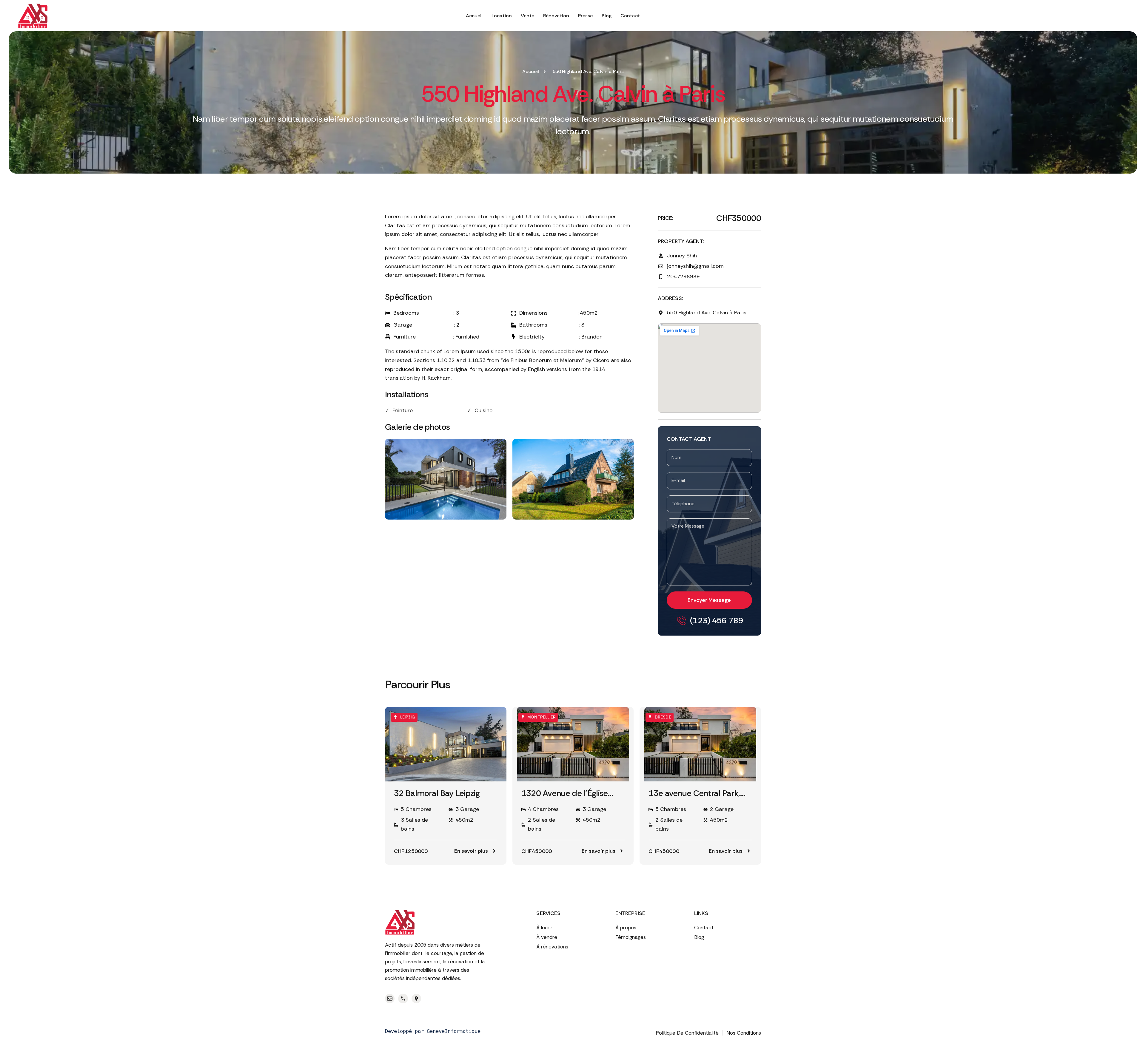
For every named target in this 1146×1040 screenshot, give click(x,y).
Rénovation (556, 16)
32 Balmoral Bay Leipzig (437, 793)
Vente (527, 16)
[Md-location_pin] (416, 998)
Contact (630, 16)
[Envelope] (390, 998)
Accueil (474, 16)
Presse (585, 16)
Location (502, 16)
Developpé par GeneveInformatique (432, 1031)
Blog (606, 16)
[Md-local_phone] (403, 998)
